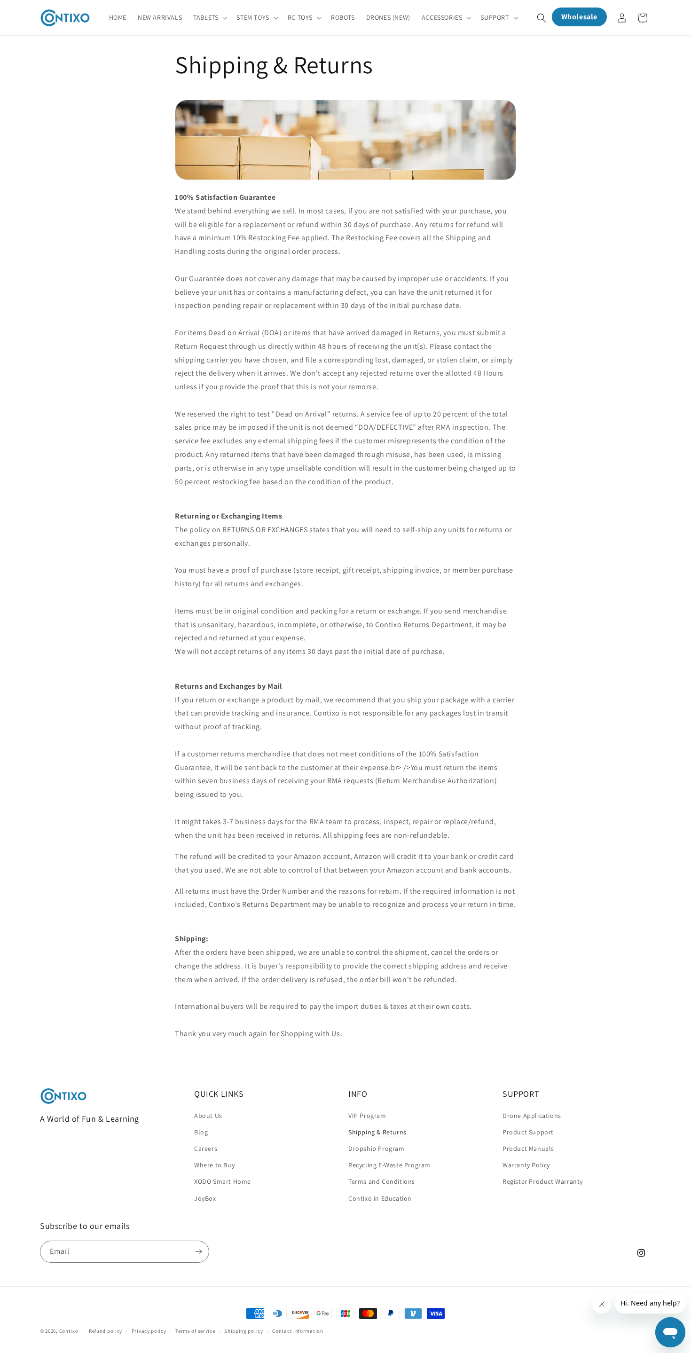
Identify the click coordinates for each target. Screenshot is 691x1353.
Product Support (528, 1131)
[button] (209, 17)
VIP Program (367, 1115)
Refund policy (105, 1331)
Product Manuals (528, 1148)
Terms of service (195, 1331)
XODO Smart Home (222, 1181)
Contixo (69, 1331)
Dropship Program (376, 1148)
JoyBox (205, 1198)
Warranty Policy (526, 1165)
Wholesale (579, 17)
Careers (205, 1148)
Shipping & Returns (377, 1131)
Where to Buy (214, 1165)
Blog (201, 1131)
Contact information (297, 1331)
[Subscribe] (198, 1252)
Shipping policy (243, 1331)
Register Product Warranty (543, 1181)
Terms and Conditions (381, 1181)
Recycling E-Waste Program (389, 1165)
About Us (208, 1115)
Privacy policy (149, 1331)
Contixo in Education (380, 1198)
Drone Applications (532, 1115)
